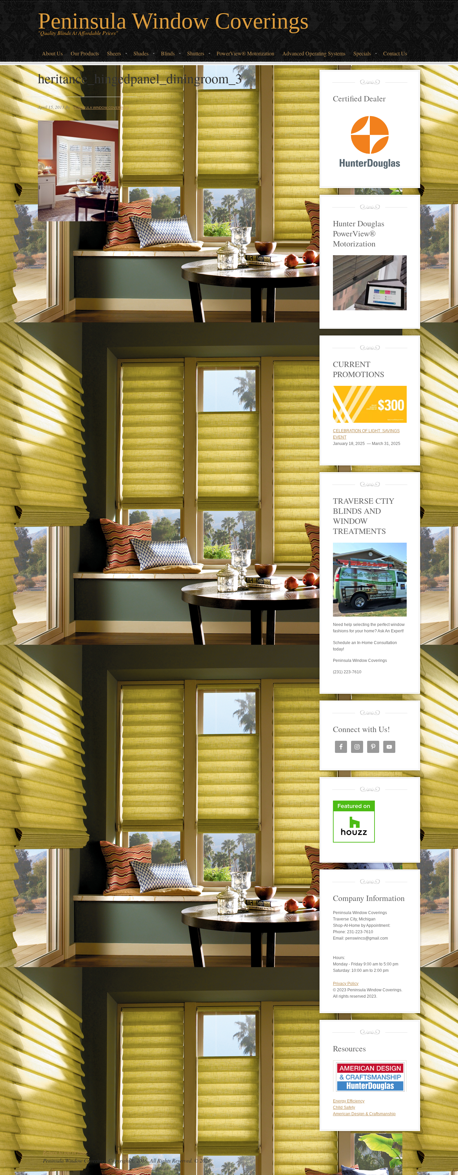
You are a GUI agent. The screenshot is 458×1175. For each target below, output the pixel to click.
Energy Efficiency (348, 1101)
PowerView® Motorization (245, 53)
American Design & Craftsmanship (364, 1114)
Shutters (193, 55)
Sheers (112, 55)
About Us (52, 53)
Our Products (85, 53)
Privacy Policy (345, 983)
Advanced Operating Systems (313, 53)
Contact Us (395, 53)
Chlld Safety (344, 1107)
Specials (360, 55)
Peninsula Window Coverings (173, 21)
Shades (139, 55)
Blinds (166, 55)
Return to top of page (65, 1152)
